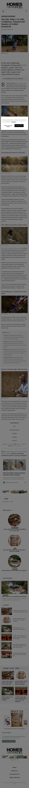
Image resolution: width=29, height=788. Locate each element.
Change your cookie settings (8, 126)
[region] (14, 123)
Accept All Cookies (19, 125)
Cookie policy (13, 121)
